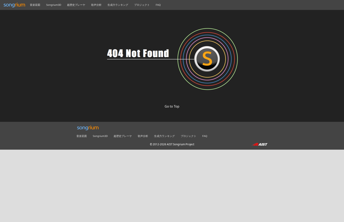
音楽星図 (35, 5)
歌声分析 (96, 5)
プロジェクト (142, 5)
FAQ (158, 5)
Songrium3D (53, 5)
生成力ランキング (118, 5)
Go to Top (172, 106)
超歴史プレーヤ (76, 5)
